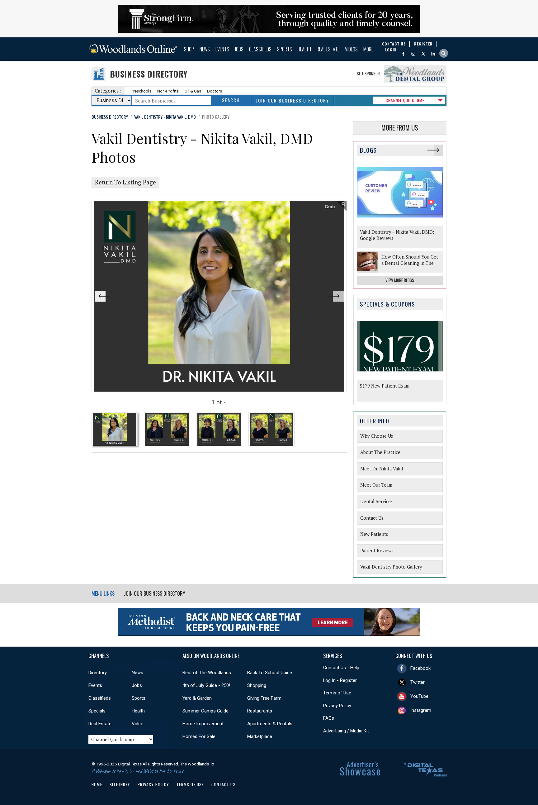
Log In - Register (340, 680)
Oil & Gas (193, 91)
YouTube (419, 696)
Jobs (239, 49)
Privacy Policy (337, 705)
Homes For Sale (198, 736)
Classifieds (260, 49)
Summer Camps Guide (205, 711)
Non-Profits (168, 91)
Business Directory (148, 74)
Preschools (140, 91)
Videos (351, 49)
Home (97, 784)
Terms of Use (337, 693)
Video (138, 723)
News (205, 49)
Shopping (256, 685)
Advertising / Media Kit (346, 731)
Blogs (368, 150)
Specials (97, 711)
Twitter (417, 682)
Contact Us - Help (341, 667)
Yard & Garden (197, 698)
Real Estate (328, 49)
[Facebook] (403, 54)
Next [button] (321, 296)
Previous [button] (117, 296)
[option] (219, 296)
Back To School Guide (269, 672)
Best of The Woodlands (206, 672)
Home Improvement (203, 723)
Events (222, 49)
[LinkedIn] (433, 54)
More (368, 49)
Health (304, 49)
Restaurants (259, 711)
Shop (189, 49)
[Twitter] (423, 54)
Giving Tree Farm (264, 698)
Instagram (420, 710)
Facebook (420, 668)
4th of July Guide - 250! (206, 685)
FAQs (328, 718)
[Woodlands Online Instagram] (413, 54)
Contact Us (223, 784)
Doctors (214, 91)
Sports (284, 49)
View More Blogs (399, 280)
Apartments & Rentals (269, 723)
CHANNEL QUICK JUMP (405, 100)
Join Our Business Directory (292, 100)
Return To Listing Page (125, 182)
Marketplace (259, 736)
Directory (97, 672)
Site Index (120, 784)
